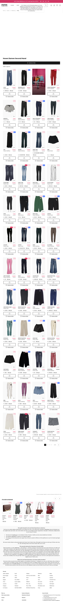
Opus (39, 579)
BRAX (4, 577)
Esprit (16, 573)
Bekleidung (13, 10)
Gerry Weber (17, 579)
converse (4, 583)
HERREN (18, 5)
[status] (31, 65)
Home (4, 10)
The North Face (52, 579)
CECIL (4, 581)
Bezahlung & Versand (26, 595)
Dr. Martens (5, 587)
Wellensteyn (52, 585)
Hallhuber (16, 585)
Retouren (23, 597)
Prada (39, 587)
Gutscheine (24, 599)
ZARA (51, 587)
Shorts (9, 537)
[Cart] (60, 5)
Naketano (40, 573)
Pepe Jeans (40, 583)
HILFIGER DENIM (18, 587)
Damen (8, 10)
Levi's (27, 579)
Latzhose (21, 554)
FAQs (2, 599)
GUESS (16, 583)
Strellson (51, 575)
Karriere (2, 597)
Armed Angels (5, 575)
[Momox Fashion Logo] (4, 5)
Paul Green (40, 581)
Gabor (16, 575)
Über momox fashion (5, 595)
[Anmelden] (54, 5)
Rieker (51, 573)
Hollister (27, 573)
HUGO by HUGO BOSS (30, 575)
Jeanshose (13, 536)
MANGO (28, 581)
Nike (39, 575)
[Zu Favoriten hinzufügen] (28, 398)
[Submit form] (45, 5)
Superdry (51, 577)
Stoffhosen (14, 534)
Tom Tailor (51, 581)
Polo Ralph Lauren (41, 585)
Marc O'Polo (28, 585)
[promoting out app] (38, 82)
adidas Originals (6, 573)
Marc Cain (28, 583)
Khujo (27, 577)
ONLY (39, 577)
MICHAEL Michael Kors (30, 587)
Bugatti (4, 579)
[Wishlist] (57, 5)
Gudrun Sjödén (17, 581)
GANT (16, 577)
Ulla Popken (52, 583)
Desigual (4, 585)
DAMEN (12, 5)
